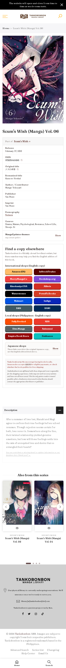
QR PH (28, 364)
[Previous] (6, 506)
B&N (18, 308)
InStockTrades (47, 271)
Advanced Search (19, 650)
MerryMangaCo (18, 279)
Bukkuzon (47, 336)
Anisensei (47, 328)
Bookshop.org (47, 279)
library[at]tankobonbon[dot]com (35, 601)
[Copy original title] (18, 169)
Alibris (47, 286)
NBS (47, 321)
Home (6, 28)
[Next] (60, 506)
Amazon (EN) (18, 271)
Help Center (28, 653)
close (4, 4)
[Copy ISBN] (21, 160)
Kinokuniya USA (18, 286)
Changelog (53, 650)
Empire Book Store (18, 336)
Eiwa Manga (19, 328)
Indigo (47, 301)
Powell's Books (47, 293)
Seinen (9, 215)
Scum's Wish (22, 141)
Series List (38, 650)
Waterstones (19, 293)
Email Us (43, 653)
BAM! (47, 308)
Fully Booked (19, 321)
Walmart (18, 301)
